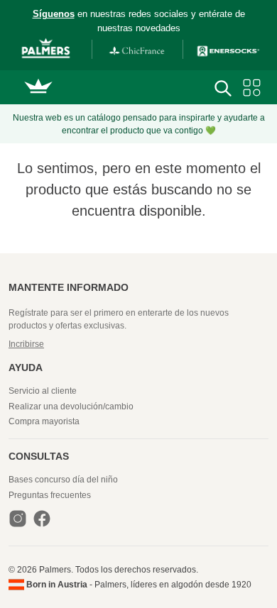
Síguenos (54, 14)
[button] (138, 344)
